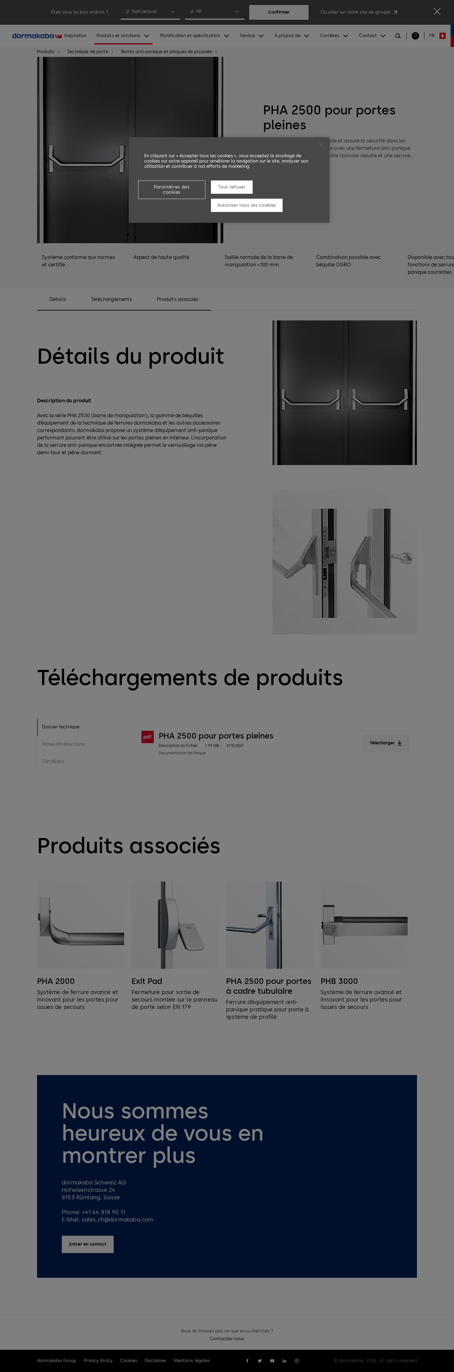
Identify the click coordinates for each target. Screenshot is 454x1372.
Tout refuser (231, 187)
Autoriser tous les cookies (246, 205)
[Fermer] (321, 144)
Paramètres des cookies (172, 189)
